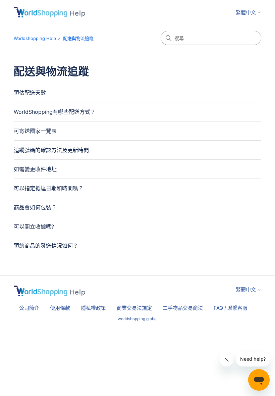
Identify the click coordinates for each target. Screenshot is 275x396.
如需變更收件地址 (35, 169)
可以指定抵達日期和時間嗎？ (49, 188)
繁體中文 (246, 12)
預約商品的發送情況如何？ (46, 245)
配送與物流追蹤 (78, 38)
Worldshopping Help (35, 38)
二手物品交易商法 (183, 308)
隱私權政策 (93, 308)
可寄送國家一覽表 (35, 131)
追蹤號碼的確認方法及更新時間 (51, 150)
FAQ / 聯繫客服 (231, 308)
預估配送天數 (30, 92)
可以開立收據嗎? (34, 226)
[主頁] (50, 12)
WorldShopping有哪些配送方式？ (55, 111)
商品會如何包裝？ (35, 207)
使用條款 (60, 308)
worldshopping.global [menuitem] (138, 318)
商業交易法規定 (134, 308)
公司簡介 (29, 308)
